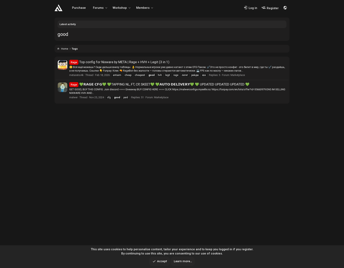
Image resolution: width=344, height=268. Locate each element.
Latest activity (68, 24)
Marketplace (238, 75)
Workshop (120, 8)
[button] (106, 8)
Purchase (79, 8)
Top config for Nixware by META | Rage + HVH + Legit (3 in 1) (120, 62)
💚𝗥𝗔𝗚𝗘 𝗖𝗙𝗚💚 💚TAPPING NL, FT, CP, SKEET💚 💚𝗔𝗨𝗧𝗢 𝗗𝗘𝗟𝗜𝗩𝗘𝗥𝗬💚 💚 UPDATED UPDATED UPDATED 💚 (160, 84)
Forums (98, 8)
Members (143, 8)
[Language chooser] (285, 8)
